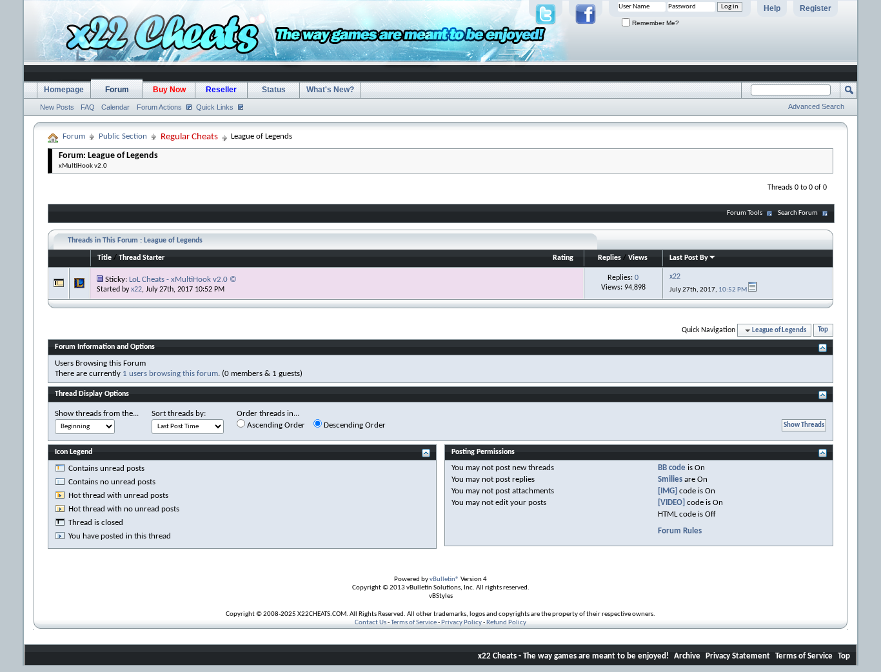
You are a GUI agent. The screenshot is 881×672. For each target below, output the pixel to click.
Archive (687, 656)
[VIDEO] (671, 503)
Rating (563, 258)
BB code (672, 468)
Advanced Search (816, 106)
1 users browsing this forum (170, 374)
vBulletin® (444, 579)
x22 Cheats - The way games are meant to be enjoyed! (573, 656)
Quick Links (214, 107)
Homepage (64, 89)
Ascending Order (275, 425)
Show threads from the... (97, 414)
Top (823, 330)
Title (104, 258)
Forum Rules (680, 531)
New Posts (57, 107)
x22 (136, 289)
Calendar (115, 107)
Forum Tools (744, 213)
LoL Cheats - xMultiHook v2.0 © (183, 279)
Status (274, 89)
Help (772, 8)
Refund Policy (506, 622)
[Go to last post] (752, 289)
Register (815, 8)
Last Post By (688, 258)
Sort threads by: (179, 414)
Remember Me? (654, 22)
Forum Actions (159, 107)
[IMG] (667, 491)
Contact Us (370, 622)
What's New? (330, 89)
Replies (609, 258)
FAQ (88, 107)
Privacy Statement (738, 656)
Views (638, 258)
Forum (117, 89)
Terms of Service (414, 622)
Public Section (123, 136)
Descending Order (354, 425)
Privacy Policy (461, 622)
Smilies (670, 479)
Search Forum (798, 213)
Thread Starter (141, 258)
